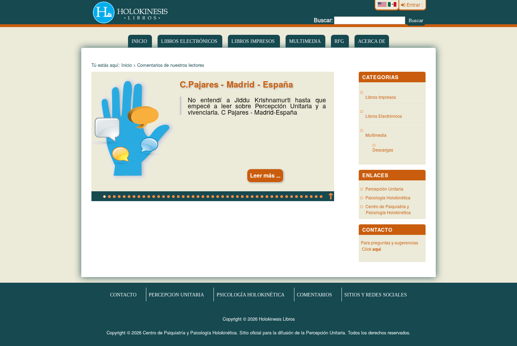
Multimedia (305, 41)
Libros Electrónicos (384, 116)
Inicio (140, 41)
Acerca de (371, 41)
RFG (339, 41)
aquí (376, 249)
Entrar (413, 4)
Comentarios (314, 294)
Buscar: (323, 20)
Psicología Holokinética (387, 197)
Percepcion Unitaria (176, 294)
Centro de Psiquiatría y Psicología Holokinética (388, 209)
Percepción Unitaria (384, 189)
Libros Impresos (253, 41)
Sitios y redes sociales (375, 294)
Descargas (385, 150)
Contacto (123, 294)
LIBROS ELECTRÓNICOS (190, 41)
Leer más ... (265, 175)
